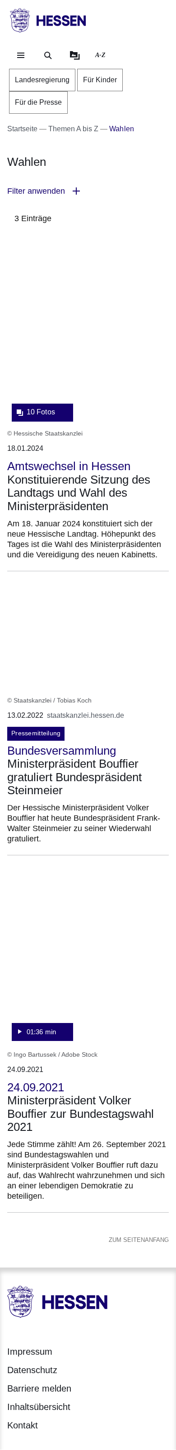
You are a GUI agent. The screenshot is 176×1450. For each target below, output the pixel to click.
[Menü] (20, 55)
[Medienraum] (75, 55)
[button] (88, 191)
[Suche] (47, 55)
